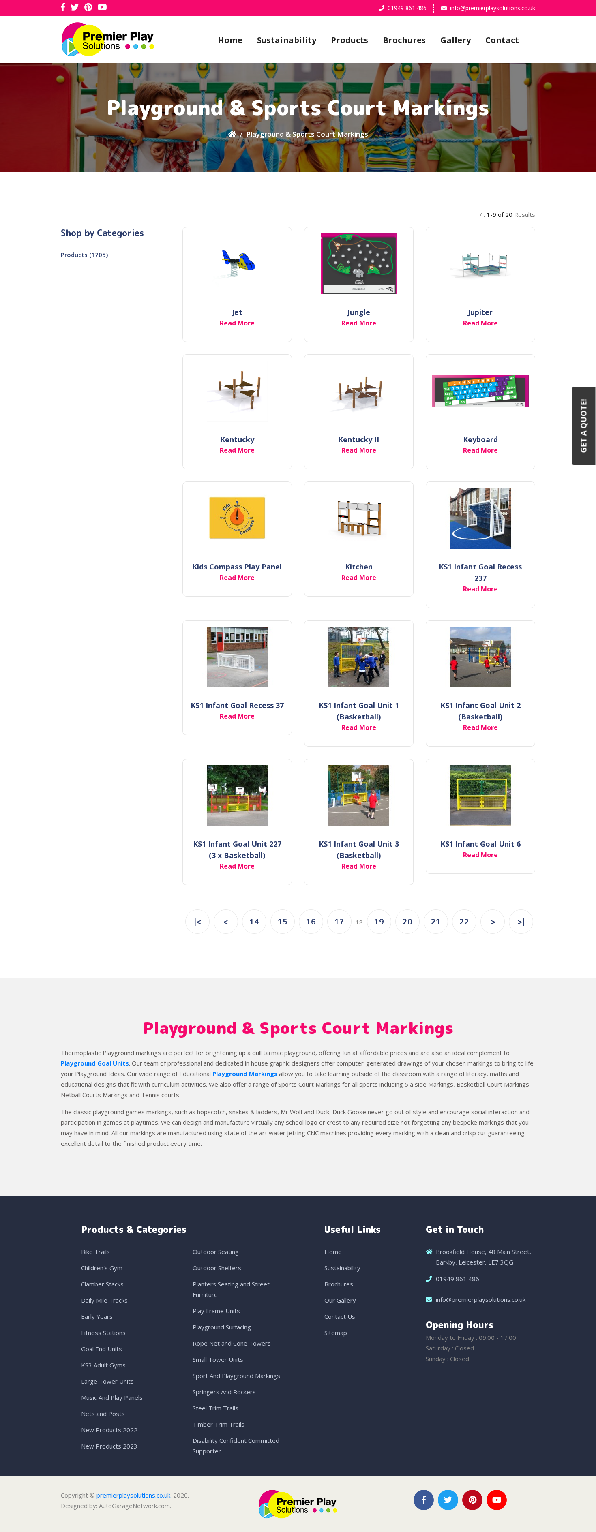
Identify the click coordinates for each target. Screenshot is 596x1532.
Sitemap (335, 1333)
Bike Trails (95, 1251)
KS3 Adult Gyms (103, 1365)
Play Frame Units (216, 1311)
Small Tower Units (218, 1359)
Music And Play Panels (112, 1397)
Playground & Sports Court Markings (307, 134)
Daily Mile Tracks (104, 1300)
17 (339, 922)
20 (407, 922)
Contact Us (339, 1316)
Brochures (404, 39)
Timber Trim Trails (218, 1424)
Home (230, 39)
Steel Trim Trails (215, 1408)
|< (198, 922)
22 (464, 922)
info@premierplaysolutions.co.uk (492, 8)
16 (311, 922)
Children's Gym (101, 1268)
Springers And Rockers (224, 1392)
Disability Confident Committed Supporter (236, 1445)
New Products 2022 (109, 1430)
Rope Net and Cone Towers (232, 1343)
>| (521, 922)
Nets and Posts (103, 1414)
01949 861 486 (407, 8)
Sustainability (286, 39)
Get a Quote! (584, 426)
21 (436, 922)
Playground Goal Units (95, 1063)
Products (349, 39)
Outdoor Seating (216, 1251)
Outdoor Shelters (217, 1268)
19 (379, 922)
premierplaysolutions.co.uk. (134, 1495)
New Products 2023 (109, 1446)
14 (254, 922)
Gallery (455, 39)
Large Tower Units (107, 1381)
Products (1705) (84, 254)
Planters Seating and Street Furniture (231, 1289)
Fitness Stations (103, 1333)
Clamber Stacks (102, 1284)
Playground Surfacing (222, 1327)
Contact (502, 39)
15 (282, 922)
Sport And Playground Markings (236, 1376)
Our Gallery (340, 1300)
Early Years (97, 1316)
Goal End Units (101, 1349)
